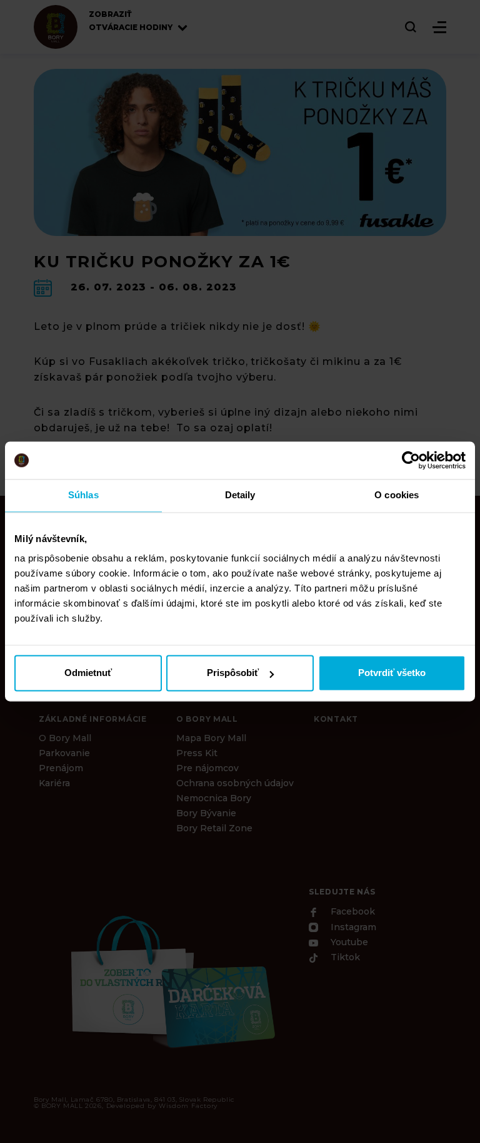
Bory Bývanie (206, 813)
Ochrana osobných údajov (235, 783)
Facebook (351, 912)
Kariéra (54, 783)
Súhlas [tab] (83, 494)
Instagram (352, 928)
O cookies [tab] (396, 494)
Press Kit (197, 753)
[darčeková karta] (171, 980)
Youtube (348, 942)
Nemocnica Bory (213, 798)
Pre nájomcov (207, 768)
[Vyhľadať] (411, 27)
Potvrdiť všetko (392, 673)
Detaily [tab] (240, 494)
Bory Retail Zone (214, 828)
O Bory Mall (65, 738)
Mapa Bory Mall (211, 738)
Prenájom (61, 768)
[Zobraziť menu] (439, 27)
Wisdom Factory (188, 1106)
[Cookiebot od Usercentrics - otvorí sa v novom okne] (411, 460)
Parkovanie (64, 753)
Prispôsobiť (233, 673)
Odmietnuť (88, 673)
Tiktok (344, 958)
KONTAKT (336, 719)
